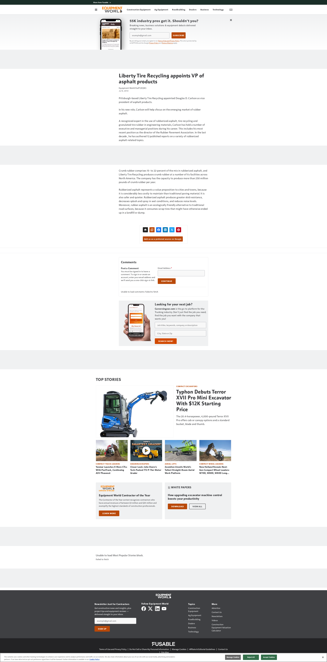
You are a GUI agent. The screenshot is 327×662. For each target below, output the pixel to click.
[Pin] (178, 229)
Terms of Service (167, 43)
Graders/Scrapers (139, 464)
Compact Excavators (186, 386)
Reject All (251, 657)
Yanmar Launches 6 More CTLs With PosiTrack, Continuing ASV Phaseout (111, 470)
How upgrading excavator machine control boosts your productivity (195, 496)
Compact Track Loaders (108, 464)
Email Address (165, 268)
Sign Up (102, 629)
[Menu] (96, 9)
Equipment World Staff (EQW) (132, 88)
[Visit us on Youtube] (164, 608)
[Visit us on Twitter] (150, 608)
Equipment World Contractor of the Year (124, 495)
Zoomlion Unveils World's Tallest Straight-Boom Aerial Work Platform (179, 470)
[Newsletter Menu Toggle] (230, 9)
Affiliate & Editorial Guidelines (202, 649)
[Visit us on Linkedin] (157, 608)
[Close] (323, 657)
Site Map (165, 652)
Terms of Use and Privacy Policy (168, 41)
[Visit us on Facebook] (143, 608)
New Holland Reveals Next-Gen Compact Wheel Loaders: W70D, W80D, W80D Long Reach (214, 470)
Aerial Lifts (170, 464)
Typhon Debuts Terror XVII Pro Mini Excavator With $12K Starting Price (203, 400)
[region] (163, 657)
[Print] (145, 229)
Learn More (109, 513)
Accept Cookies (269, 657)
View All (197, 506)
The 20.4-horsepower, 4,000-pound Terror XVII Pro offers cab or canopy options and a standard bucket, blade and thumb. (202, 420)
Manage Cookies (179, 649)
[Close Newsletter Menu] (230, 20)
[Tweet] (171, 229)
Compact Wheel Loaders (211, 464)
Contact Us (223, 649)
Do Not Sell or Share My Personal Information (149, 649)
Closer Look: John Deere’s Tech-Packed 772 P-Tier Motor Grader (145, 470)
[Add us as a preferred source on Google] (152, 229)
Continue (166, 281)
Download (177, 506)
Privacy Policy (154, 43)
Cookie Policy (94, 659)
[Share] (158, 229)
